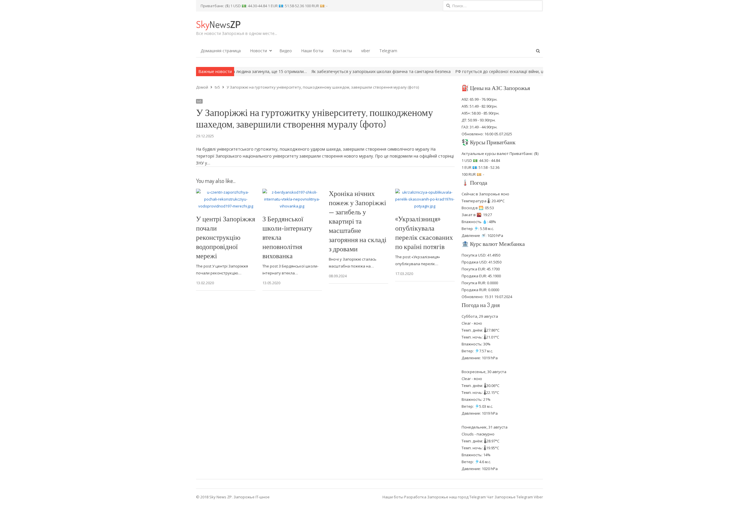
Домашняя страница (221, 50)
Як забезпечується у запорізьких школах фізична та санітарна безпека (356, 71)
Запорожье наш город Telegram (456, 497)
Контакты (342, 50)
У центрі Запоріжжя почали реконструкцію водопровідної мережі (225, 237)
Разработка (415, 497)
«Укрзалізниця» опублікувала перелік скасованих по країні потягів (424, 232)
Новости (258, 50)
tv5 (199, 101)
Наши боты (312, 50)
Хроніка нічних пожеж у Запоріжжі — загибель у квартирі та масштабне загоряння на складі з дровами (358, 221)
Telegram (388, 50)
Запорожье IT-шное (252, 497)
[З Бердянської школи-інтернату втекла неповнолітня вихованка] (292, 192)
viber (365, 50)
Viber (538, 497)
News (218, 24)
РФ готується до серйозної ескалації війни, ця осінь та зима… (491, 71)
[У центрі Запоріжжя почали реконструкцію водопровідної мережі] (225, 192)
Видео (285, 50)
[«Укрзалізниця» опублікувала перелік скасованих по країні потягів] (425, 192)
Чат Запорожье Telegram (510, 497)
